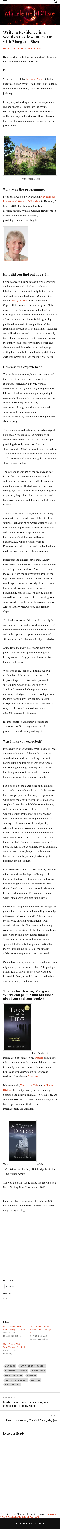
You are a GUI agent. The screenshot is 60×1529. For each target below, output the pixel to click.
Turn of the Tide (19, 300)
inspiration (38, 1371)
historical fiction (16, 1371)
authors (10, 1366)
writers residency (16, 1380)
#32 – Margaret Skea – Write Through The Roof (14, 1328)
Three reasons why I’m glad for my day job (31, 1420)
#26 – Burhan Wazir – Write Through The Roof (14, 1346)
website (39, 1057)
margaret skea (13, 1375)
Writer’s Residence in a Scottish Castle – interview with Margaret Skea (27, 37)
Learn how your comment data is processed (29, 1515)
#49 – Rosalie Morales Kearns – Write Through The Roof (40, 1329)
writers (31, 1375)
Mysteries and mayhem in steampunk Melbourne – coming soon (25, 1403)
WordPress (37, 1523)
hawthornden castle (32, 1366)
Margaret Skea (34, 79)
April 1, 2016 (35, 48)
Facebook (33, 1076)
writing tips (12, 1385)
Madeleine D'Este (13, 48)
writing (35, 1380)
